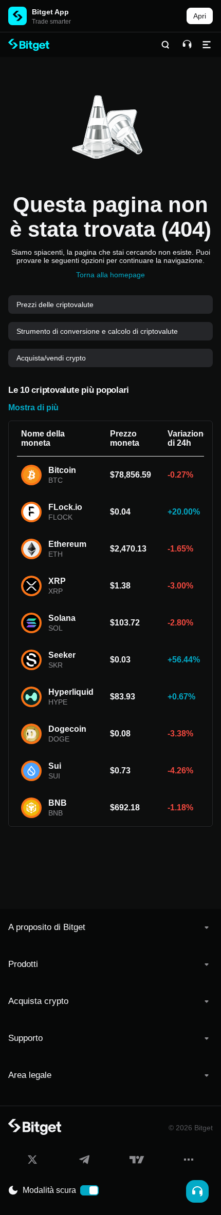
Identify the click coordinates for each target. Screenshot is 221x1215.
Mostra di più (33, 407)
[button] (110, 927)
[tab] (110, 927)
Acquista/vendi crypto (51, 358)
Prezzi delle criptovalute (55, 304)
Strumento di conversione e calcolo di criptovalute (97, 331)
